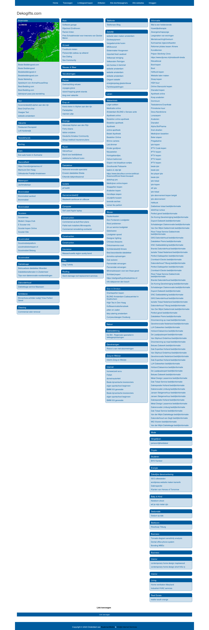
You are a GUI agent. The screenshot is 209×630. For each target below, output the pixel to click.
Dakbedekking (113, 330)
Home (55, 2)
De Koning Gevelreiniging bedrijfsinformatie (169, 217)
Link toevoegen (104, 607)
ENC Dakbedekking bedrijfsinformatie (167, 245)
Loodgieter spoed (114, 234)
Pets (64, 260)
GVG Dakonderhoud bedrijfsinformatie (167, 237)
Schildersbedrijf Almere (117, 249)
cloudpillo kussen (114, 197)
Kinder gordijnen (114, 148)
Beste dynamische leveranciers (120, 382)
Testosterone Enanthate (161, 104)
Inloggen (152, 2)
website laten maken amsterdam (120, 35)
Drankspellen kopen (115, 292)
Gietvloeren (112, 230)
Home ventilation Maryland (162, 584)
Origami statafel (113, 79)
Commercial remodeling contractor (77, 229)
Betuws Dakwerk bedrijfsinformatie (166, 345)
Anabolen (155, 119)
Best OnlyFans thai (26, 108)
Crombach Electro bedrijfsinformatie (166, 259)
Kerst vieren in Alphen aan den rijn (77, 106)
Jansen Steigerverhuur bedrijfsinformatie (168, 392)
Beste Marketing (25, 79)
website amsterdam (26, 115)
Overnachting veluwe (71, 84)
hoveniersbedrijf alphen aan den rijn (33, 104)
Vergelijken (156, 438)
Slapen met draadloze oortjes (119, 162)
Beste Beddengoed (26, 68)
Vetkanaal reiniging (115, 57)
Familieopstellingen (115, 86)
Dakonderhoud (24, 282)
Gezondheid (23, 161)
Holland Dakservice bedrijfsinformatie (167, 330)
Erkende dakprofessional (73, 176)
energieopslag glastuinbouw (119, 83)
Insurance (66, 249)
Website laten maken (160, 75)
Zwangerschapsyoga (160, 32)
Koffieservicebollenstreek (117, 306)
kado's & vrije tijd (114, 169)
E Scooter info (24, 224)
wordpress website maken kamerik (166, 482)
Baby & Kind (156, 496)
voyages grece (68, 88)
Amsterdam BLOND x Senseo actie (122, 111)
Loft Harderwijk (24, 130)
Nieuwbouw (156, 61)
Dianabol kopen (158, 90)
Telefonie (111, 20)
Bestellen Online (114, 137)
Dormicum (155, 100)
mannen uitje (68, 113)
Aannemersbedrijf (70, 194)
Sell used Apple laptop (72, 210)
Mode (153, 432)
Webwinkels (112, 100)
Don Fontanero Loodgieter (118, 219)
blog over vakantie (70, 95)
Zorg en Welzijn (114, 355)
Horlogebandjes (113, 155)
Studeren (155, 456)
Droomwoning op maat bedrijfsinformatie (168, 320)
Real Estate (156, 595)
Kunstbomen (156, 50)
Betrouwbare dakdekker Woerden (32, 268)
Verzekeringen (68, 73)
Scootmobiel (23, 238)
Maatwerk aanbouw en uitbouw (75, 199)
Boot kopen (156, 64)
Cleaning (22, 307)
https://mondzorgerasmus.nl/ (30, 166)
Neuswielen (112, 151)
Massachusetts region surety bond (77, 253)
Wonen (110, 212)
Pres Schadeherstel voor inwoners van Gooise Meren (82, 36)
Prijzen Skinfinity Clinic (161, 53)
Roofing (65, 271)
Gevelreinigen (113, 344)
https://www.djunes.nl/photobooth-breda (168, 57)
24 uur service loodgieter (117, 227)
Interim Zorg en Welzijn (116, 359)
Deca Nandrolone (158, 111)
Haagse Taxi (23, 112)
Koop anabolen (157, 97)
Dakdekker (67, 165)
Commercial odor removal (29, 311)
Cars (20, 150)
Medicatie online (114, 108)
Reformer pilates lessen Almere (164, 46)
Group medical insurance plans (75, 139)
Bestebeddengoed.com (28, 75)
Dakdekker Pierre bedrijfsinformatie (166, 241)
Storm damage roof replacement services (79, 275)
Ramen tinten (68, 32)
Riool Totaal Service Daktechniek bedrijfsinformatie (165, 232)
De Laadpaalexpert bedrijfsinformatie (167, 334)
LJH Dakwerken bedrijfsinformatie (165, 327)
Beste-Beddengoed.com (28, 64)
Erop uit (65, 102)
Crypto (154, 450)
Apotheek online (114, 115)
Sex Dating (67, 56)
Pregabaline (156, 140)
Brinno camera (113, 140)
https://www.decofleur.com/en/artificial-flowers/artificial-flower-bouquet (123, 174)
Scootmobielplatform (27, 243)
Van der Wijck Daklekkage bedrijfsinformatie (170, 414)
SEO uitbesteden (158, 478)
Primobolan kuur (158, 108)
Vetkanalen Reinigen (116, 61)
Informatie (155, 20)
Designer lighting (114, 238)
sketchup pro (112, 179)
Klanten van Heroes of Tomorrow (165, 489)
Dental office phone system (162, 541)
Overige (66, 120)
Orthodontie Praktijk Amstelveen (32, 173)
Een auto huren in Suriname (30, 154)
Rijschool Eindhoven (71, 28)
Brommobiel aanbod (27, 196)
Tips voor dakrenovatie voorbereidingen (35, 275)
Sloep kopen (156, 79)
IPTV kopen (156, 151)
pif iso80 (66, 188)
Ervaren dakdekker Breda (73, 173)
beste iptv (155, 166)
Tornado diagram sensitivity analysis (166, 538)
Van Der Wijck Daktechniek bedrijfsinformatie (170, 228)
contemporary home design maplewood (168, 563)
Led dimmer (112, 144)
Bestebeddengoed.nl (27, 71)
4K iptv (154, 188)
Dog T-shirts (67, 264)
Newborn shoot (157, 500)
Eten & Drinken (113, 288)
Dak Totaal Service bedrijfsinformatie (166, 381)
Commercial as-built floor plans (75, 221)
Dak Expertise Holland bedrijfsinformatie (168, 349)
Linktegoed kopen (85, 2)
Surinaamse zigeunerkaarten (163, 42)
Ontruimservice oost (115, 245)
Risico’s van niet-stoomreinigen (120, 348)
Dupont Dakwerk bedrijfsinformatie (165, 220)
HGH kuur (155, 82)
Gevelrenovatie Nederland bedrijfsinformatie (170, 323)
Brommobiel (23, 191)
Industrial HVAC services (161, 588)
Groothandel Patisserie (116, 166)
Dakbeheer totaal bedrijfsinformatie (166, 206)
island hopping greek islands (74, 91)
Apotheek (111, 126)
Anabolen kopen (114, 190)
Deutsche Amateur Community (75, 136)
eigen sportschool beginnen (119, 385)
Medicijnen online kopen (117, 183)
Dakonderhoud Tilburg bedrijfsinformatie (168, 263)
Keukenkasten (113, 216)
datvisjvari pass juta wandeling (31, 93)
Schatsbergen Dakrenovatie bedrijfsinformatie (170, 224)
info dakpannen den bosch (118, 281)
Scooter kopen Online (27, 228)
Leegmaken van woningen (162, 35)
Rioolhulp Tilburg (158, 526)
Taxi (20, 100)
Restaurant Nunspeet (27, 127)
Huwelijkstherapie (158, 28)
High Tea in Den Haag (116, 302)
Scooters (22, 213)
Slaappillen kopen (114, 186)
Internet (110, 366)
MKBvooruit (112, 46)
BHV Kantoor (156, 460)
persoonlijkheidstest (159, 443)
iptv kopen (155, 144)
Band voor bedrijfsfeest (72, 154)
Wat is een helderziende (161, 24)
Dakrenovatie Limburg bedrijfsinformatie (168, 389)
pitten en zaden (113, 309)
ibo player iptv (157, 173)
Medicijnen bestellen (160, 133)
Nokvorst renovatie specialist (74, 169)
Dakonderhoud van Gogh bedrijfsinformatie (169, 418)
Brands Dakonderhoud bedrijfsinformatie (168, 248)
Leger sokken (112, 104)
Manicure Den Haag (26, 169)
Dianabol (155, 122)
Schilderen (23, 293)
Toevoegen (68, 2)
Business (155, 533)
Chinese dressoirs (114, 241)
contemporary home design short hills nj (168, 566)
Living (153, 580)
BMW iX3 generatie (115, 389)
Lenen (109, 93)
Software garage (69, 24)
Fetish (109, 374)
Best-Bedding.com (26, 86)
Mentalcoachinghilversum (162, 39)
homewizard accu (114, 371)
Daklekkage (23, 263)
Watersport (23, 180)
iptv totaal (155, 180)
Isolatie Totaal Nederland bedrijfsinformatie (169, 252)
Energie (154, 467)
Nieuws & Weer (69, 67)
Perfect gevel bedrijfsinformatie (164, 213)
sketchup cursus (158, 209)
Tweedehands (24, 137)
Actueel (65, 44)
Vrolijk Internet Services (127, 627)
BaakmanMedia (108, 627)
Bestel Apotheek (114, 133)
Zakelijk (110, 31)
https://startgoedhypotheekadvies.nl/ (122, 278)
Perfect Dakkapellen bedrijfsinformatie (167, 255)
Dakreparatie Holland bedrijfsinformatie (167, 385)
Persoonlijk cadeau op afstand (75, 52)
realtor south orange (159, 599)
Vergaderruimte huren (116, 43)
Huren (65, 146)
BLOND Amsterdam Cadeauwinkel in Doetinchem (123, 297)
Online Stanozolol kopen (161, 86)
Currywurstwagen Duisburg (118, 317)
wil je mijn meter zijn (159, 504)
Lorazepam (156, 115)
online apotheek (113, 130)
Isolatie (65, 183)
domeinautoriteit (113, 378)
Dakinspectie (156, 485)
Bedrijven (155, 522)
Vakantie (22, 122)
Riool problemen (114, 223)
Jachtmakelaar (24, 184)
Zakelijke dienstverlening (162, 474)
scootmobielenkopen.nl (28, 246)
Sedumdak (155, 511)
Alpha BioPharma (158, 126)
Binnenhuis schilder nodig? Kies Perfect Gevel (35, 299)
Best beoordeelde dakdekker (119, 252)
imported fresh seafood (116, 54)
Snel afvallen (156, 130)
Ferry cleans (67, 128)
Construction (68, 217)
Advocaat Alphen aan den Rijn (75, 125)
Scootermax (23, 217)
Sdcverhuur (67, 150)
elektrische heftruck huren (73, 158)
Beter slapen (156, 137)
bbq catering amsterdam (117, 313)
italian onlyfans (68, 132)
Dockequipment (113, 39)
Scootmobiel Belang (27, 250)
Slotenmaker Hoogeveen (117, 50)
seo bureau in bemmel (116, 65)
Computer (66, 206)
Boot (153, 68)
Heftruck (154, 202)
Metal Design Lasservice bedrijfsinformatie (169, 378)
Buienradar (23, 20)
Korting (21, 144)
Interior (154, 558)
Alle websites (138, 2)
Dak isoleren (112, 259)
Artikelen (101, 2)
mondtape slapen (114, 194)
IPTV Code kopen (158, 148)
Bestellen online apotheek (118, 119)
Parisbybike (67, 110)
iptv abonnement (158, 199)
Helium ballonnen (114, 159)
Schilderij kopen (113, 274)
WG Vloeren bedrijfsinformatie (164, 421)
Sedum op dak (157, 515)
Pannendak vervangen (116, 263)
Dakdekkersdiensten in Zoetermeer (33, 271)
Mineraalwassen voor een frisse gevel (123, 270)
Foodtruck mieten (69, 49)
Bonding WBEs (158, 545)
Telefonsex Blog (113, 24)
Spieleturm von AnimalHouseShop (33, 82)
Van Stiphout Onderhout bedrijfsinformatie (169, 338)
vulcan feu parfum (114, 205)
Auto (64, 20)
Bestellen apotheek (115, 122)
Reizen (65, 80)
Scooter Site (23, 231)
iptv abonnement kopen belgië (164, 195)
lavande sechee (113, 201)
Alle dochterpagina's (119, 2)
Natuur (110, 324)
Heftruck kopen (157, 71)
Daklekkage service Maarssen (31, 286)
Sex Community (69, 60)
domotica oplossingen (116, 256)
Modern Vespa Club (26, 221)
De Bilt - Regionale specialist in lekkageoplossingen (120, 336)
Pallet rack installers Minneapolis (76, 225)
